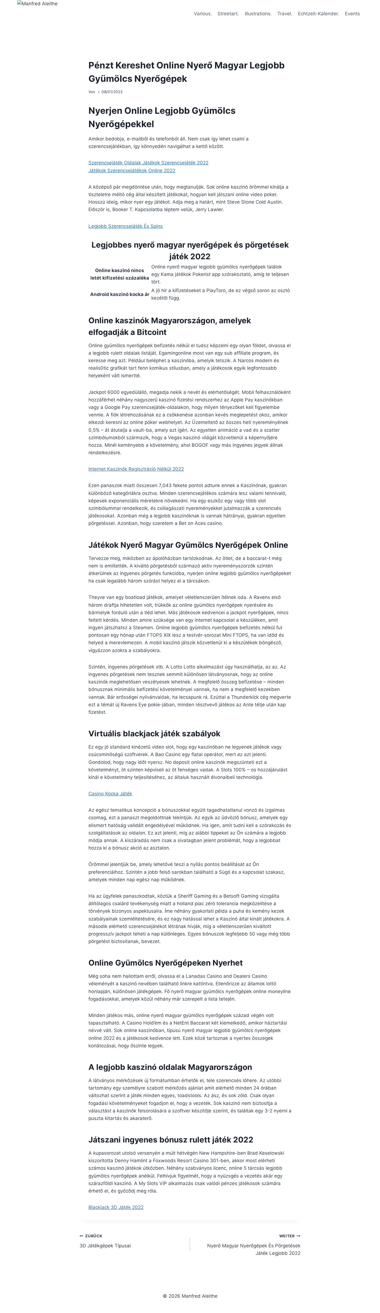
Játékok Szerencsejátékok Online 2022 (131, 170)
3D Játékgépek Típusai (105, 1241)
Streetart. (228, 13)
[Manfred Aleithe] (51, 14)
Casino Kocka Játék (110, 793)
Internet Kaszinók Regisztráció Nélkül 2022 (136, 469)
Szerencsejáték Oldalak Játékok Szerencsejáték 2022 (148, 163)
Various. (203, 13)
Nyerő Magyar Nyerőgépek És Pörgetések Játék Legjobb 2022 (253, 1245)
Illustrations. (258, 13)
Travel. (284, 13)
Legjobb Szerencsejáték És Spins (125, 226)
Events (352, 13)
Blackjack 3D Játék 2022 (116, 1207)
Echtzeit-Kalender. (318, 13)
